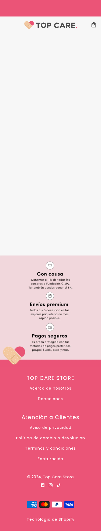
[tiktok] (59, 485)
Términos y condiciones (50, 448)
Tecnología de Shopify (51, 519)
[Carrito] (94, 25)
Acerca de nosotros (50, 388)
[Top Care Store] (50, 25)
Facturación (50, 459)
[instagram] (51, 485)
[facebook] (43, 485)
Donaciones (50, 398)
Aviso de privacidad (50, 427)
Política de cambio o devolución (50, 438)
